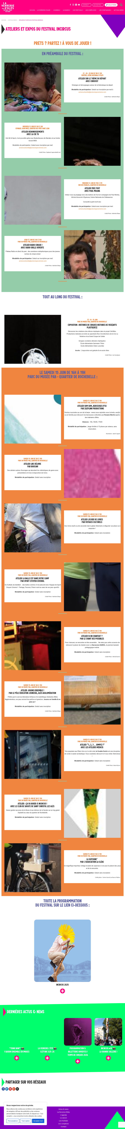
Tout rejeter (25, 1121)
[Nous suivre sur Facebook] (70, 5)
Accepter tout (38, 1121)
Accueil (32, 10)
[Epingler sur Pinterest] (10, 1089)
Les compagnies (105, 10)
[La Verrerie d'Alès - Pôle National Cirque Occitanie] (10, 7)
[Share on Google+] (13, 1089)
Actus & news (119, 10)
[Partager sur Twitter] (6, 1089)
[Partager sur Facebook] (3, 1089)
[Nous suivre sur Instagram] (73, 5)
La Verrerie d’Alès (43, 10)
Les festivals (77, 10)
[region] (25, 1113)
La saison (66, 10)
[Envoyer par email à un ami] (17, 1089)
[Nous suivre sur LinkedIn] (76, 5)
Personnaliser (13, 1121)
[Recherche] (121, 5)
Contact (85, 5)
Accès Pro (97, 5)
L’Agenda (56, 10)
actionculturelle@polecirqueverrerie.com (92, 92)
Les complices (90, 10)
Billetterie (112, 5)
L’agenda (63, 1115)
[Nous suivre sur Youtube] (79, 5)
